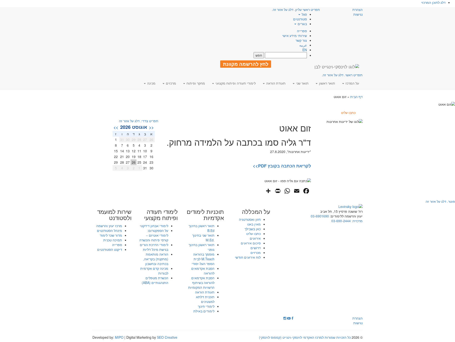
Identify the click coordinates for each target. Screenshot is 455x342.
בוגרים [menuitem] (302, 23)
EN (304, 49)
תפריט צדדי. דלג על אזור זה (138, 120)
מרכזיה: (357, 220)
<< (151, 127)
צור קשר (301, 40)
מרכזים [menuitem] (170, 83)
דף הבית (356, 96)
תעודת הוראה (204, 292)
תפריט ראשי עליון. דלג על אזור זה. (296, 9)
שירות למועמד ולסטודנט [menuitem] (114, 214)
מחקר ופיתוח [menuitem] (195, 83)
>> (116, 127)
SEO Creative (167, 337)
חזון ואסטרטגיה (250, 219)
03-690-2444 (341, 220)
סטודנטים (300, 19)
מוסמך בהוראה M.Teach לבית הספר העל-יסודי (203, 259)
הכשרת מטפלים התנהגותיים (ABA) (155, 280)
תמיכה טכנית (112, 240)
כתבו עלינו (253, 233)
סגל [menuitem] (304, 14)
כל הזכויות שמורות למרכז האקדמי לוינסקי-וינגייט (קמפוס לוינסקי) (305, 337)
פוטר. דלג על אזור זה (440, 201)
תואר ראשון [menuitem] (326, 83)
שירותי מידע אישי (294, 35)
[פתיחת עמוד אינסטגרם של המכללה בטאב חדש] (284, 318)
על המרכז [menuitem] (352, 83)
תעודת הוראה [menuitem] (275, 83)
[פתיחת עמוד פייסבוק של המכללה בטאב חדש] (292, 318)
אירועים (255, 238)
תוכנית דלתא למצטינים (205, 299)
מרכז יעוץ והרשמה (109, 225)
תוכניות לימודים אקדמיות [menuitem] (205, 214)
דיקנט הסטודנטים (109, 249)
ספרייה (302, 30)
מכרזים (255, 252)
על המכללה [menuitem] (256, 211)
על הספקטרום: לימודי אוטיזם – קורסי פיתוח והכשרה (153, 235)
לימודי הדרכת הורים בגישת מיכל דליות (154, 247)
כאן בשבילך (253, 228)
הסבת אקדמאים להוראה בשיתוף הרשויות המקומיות (201, 282)
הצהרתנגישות (357, 12)
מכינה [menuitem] (150, 83)
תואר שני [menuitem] (302, 83)
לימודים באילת (203, 311)
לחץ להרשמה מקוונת (245, 64)
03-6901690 (320, 216)
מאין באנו (254, 224)
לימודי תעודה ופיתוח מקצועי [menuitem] (235, 83)
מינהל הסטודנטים (109, 230)
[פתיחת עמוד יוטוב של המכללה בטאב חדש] (289, 318)
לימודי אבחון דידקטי (154, 225)
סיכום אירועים (251, 243)
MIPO (119, 337)
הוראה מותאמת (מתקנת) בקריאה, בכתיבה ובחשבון (155, 259)
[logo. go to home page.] (337, 66)
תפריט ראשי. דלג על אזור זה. (342, 74)
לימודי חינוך (206, 306)
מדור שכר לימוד (111, 235)
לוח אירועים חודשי (248, 257)
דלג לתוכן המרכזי (433, 2)
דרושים (255, 247)
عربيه (303, 45)
